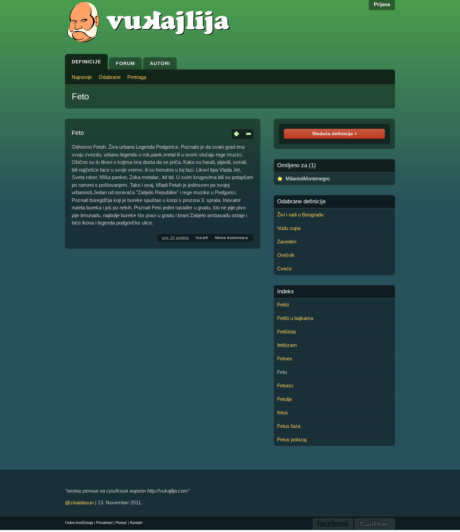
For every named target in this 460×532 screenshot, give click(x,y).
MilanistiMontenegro (308, 178)
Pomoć (121, 523)
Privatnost (104, 523)
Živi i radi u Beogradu (300, 214)
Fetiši (283, 304)
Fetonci (285, 385)
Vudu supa (288, 228)
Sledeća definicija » (334, 133)
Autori (160, 63)
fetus (282, 412)
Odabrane (110, 77)
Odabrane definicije (301, 202)
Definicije (86, 61)
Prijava (382, 4)
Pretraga (136, 77)
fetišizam (287, 345)
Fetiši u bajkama (295, 318)
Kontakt (136, 523)
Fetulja (284, 399)
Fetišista (286, 331)
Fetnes (284, 358)
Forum (125, 63)
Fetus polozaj (291, 439)
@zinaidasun (79, 502)
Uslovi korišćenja (79, 523)
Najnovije (82, 77)
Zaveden (286, 241)
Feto (80, 96)
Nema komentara (231, 238)
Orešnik (286, 255)
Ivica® (202, 238)
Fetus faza (288, 426)
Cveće (284, 268)
